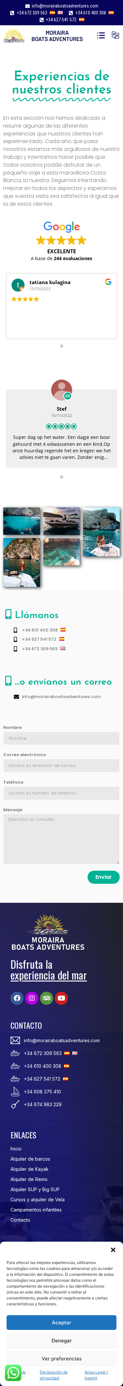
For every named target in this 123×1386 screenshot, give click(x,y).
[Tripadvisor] (46, 998)
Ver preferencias (62, 1358)
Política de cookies (16, 1375)
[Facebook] (17, 998)
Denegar (61, 1340)
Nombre (12, 727)
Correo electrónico (24, 755)
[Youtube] (61, 998)
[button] (113, 1250)
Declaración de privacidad (54, 1375)
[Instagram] (31, 998)
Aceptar (61, 1322)
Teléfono (13, 782)
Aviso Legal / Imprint (96, 1375)
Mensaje (12, 810)
